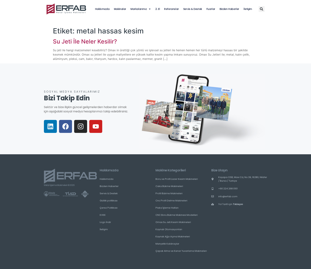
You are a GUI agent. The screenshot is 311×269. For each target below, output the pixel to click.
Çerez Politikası (109, 207)
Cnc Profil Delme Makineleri (171, 200)
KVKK (103, 215)
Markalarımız (138, 9)
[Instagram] (80, 126)
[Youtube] (95, 126)
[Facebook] (65, 126)
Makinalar (120, 9)
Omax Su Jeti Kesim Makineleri (173, 222)
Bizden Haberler (229, 9)
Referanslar (171, 9)
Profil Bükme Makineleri (169, 193)
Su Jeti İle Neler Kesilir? (85, 41)
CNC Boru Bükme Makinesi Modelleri (177, 215)
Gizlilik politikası (109, 200)
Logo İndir (105, 222)
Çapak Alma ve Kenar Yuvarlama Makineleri (181, 251)
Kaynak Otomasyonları (169, 229)
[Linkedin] (50, 126)
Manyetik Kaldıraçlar (167, 243)
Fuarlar (210, 9)
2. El (157, 9)
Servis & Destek (192, 9)
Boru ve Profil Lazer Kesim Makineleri (177, 179)
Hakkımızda (102, 9)
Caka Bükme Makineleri (169, 186)
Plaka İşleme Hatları (167, 207)
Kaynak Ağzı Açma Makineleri (173, 236)
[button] (262, 9)
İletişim (248, 9)
